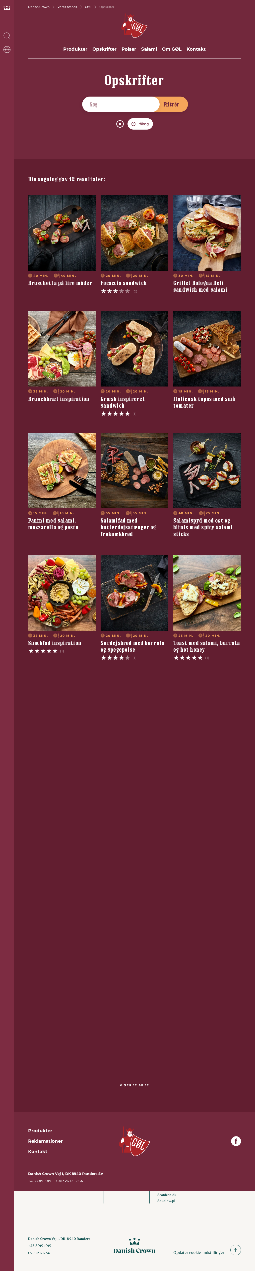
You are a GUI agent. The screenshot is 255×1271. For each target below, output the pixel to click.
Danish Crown (39, 7)
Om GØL (172, 49)
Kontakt (196, 49)
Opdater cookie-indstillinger (198, 1252)
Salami (149, 49)
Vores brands (67, 7)
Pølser (129, 49)
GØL (88, 7)
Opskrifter (104, 49)
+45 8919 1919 (39, 1181)
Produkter (75, 49)
